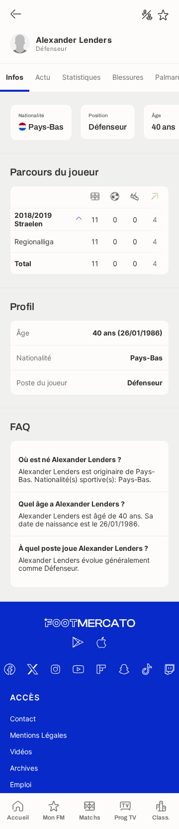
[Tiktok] (146, 669)
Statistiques (81, 77)
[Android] (78, 642)
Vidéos (21, 751)
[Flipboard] (100, 669)
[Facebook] (9, 669)
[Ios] (100, 642)
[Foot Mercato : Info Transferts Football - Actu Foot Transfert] (89, 623)
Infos (14, 77)
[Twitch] (169, 669)
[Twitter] (32, 669)
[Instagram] (55, 669)
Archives (24, 768)
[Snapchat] (123, 669)
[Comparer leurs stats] (147, 15)
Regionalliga (34, 241)
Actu (42, 77)
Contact (23, 718)
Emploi (20, 784)
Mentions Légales (38, 735)
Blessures (127, 77)
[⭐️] (163, 15)
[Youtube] (78, 669)
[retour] (16, 14)
